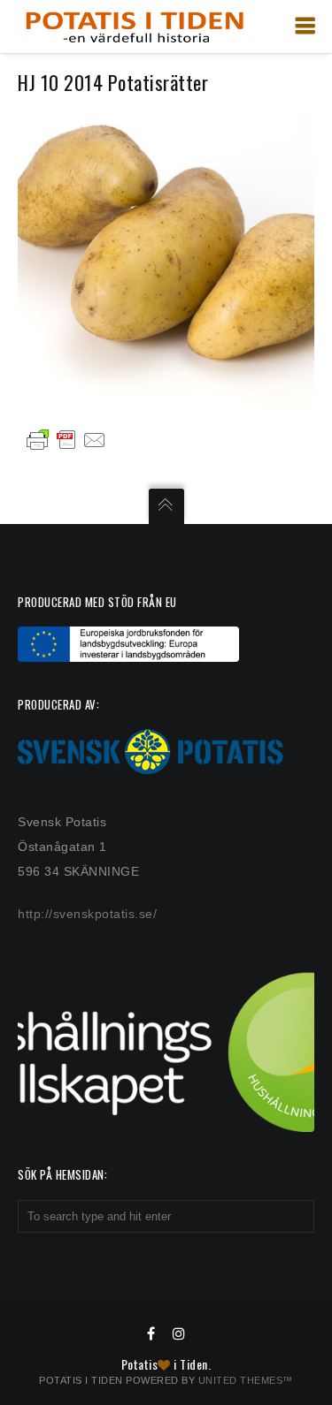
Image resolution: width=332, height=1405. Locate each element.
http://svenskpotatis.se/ (87, 914)
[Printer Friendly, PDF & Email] (66, 439)
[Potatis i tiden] (134, 26)
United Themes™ (245, 1380)
